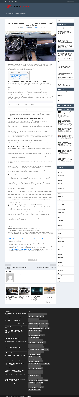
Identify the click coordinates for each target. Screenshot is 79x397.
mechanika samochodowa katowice (36, 335)
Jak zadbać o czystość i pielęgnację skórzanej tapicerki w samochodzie (65, 59)
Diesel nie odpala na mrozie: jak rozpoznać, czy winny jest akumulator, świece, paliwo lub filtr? (65, 41)
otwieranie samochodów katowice (36, 351)
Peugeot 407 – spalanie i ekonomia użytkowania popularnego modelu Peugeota (14, 344)
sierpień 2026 (60, 170)
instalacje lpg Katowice (34, 333)
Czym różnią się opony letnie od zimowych (17, 246)
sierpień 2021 (60, 214)
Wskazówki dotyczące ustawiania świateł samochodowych (16, 376)
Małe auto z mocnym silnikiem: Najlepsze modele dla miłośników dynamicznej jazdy (15, 380)
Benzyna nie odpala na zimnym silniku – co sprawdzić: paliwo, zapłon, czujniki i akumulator (65, 32)
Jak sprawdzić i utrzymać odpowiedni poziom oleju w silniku (20, 249)
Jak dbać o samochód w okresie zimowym (13, 347)
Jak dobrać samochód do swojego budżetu (13, 360)
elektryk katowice (43, 325)
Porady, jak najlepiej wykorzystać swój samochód (65, 78)
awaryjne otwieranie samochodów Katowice (38, 323)
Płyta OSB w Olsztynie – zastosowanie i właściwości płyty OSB (15, 327)
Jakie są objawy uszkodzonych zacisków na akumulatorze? (19, 77)
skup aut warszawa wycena (35, 375)
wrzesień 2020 (61, 244)
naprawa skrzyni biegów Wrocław (36, 347)
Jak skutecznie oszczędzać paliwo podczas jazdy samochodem (67, 112)
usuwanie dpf (32, 382)
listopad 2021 (60, 207)
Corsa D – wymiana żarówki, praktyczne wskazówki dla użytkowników (15, 367)
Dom (7, 10)
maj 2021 (60, 222)
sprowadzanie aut (33, 380)
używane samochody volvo (34, 385)
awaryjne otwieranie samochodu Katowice (38, 321)
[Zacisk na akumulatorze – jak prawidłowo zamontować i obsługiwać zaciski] (30, 46)
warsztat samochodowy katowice (36, 387)
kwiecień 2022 (61, 193)
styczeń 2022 (60, 201)
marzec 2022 (60, 196)
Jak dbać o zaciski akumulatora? (15, 76)
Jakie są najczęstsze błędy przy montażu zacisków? (18, 75)
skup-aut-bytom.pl (25, 27)
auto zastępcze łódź (33, 318)
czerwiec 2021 (61, 220)
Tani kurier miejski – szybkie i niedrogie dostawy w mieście (11, 297)
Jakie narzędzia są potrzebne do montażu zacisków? (18, 78)
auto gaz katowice (33, 314)
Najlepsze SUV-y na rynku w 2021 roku (12, 338)
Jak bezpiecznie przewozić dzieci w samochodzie (64, 70)
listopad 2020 (60, 238)
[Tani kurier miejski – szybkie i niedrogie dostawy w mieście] (12, 291)
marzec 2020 (60, 259)
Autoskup (42, 316)
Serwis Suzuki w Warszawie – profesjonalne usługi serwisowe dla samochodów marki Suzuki (14, 317)
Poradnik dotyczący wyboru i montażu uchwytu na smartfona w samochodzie (14, 364)
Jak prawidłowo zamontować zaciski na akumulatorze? (18, 74)
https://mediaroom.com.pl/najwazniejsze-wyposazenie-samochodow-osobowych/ (65, 62)
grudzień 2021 (61, 204)
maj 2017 (60, 278)
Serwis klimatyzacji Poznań (35, 366)
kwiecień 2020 (61, 257)
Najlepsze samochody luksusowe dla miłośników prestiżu (65, 121)
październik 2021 (61, 209)
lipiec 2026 (60, 172)
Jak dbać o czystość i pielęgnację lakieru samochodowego (16, 358)
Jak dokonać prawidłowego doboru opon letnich (67, 136)
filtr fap (47, 328)
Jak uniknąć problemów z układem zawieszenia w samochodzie (64, 67)
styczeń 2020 (60, 265)
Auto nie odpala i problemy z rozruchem (31, 10)
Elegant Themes (16, 396)
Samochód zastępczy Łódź (34, 363)
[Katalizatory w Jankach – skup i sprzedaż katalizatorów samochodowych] (37, 291)
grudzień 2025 (61, 177)
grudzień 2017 (61, 267)
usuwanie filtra (39, 382)
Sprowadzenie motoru (43, 380)
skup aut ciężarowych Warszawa (36, 373)
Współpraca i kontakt (15, 10)
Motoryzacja (45, 10)
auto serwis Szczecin (33, 316)
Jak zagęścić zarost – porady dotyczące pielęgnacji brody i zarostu (16, 314)
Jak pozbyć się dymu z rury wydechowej (24, 297)
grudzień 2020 (61, 236)
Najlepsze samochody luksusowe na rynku (13, 352)
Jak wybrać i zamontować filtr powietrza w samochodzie (15, 355)
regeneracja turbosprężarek (35, 359)
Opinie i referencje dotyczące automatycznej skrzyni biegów (64, 85)
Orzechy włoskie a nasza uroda (16, 1)
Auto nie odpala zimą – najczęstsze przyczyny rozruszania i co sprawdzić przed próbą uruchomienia (65, 46)
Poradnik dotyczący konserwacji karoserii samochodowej (15, 374)
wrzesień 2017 (61, 275)
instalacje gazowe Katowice (35, 330)
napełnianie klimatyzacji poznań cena (37, 342)
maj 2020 (60, 254)
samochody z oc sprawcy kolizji (35, 361)
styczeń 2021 (60, 233)
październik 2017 (61, 273)
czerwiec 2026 (61, 175)
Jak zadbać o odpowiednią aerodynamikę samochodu (67, 129)
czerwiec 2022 (61, 188)
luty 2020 (60, 262)
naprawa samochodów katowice (36, 344)
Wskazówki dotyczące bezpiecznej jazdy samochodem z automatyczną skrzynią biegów (26, 238)
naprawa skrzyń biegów (34, 349)
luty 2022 (60, 199)
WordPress (29, 396)
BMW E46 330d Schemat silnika (15, 243)
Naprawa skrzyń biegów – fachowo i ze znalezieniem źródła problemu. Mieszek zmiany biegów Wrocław (65, 54)
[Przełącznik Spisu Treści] (27, 73)
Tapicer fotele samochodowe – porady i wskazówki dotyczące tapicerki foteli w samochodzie (14, 371)
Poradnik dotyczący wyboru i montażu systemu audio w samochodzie (65, 159)
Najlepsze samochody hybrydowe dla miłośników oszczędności (65, 143)
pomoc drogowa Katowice (34, 354)
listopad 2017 (60, 270)
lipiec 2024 (60, 183)
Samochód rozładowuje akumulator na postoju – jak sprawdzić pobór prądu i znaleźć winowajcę (65, 27)
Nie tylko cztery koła (55, 10)
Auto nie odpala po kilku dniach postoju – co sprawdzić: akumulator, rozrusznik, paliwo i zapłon (65, 37)
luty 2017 (60, 281)
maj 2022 (60, 191)
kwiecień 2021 (61, 225)
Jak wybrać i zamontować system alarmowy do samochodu (64, 81)
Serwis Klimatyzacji (46, 363)
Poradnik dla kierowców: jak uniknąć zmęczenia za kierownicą (14, 384)
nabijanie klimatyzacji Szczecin (35, 340)
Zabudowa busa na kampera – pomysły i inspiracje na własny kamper (15, 324)
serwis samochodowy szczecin (35, 370)
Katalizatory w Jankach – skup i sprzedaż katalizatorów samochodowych (36, 298)
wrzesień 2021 (61, 212)
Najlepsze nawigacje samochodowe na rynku (13, 350)
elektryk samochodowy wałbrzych (36, 328)
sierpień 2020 (60, 246)
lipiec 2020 (60, 249)
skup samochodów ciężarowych (35, 377)
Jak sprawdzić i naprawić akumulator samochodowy (65, 74)
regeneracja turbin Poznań (35, 356)
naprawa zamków (44, 349)
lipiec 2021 (60, 217)
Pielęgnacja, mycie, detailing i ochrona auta (16, 13)
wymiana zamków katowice (35, 389)
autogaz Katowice (42, 314)
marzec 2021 (60, 228)
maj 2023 (60, 185)
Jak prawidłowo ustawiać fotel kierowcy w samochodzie (15, 341)
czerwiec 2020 (61, 251)
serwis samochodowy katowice (35, 368)
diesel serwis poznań (33, 325)
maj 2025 (60, 180)
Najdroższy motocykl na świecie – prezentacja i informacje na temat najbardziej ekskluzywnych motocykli (14, 331)
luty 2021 (60, 230)
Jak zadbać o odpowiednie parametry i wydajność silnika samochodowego (65, 151)
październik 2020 (61, 241)
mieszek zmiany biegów (34, 337)
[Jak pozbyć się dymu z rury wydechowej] (24, 291)
